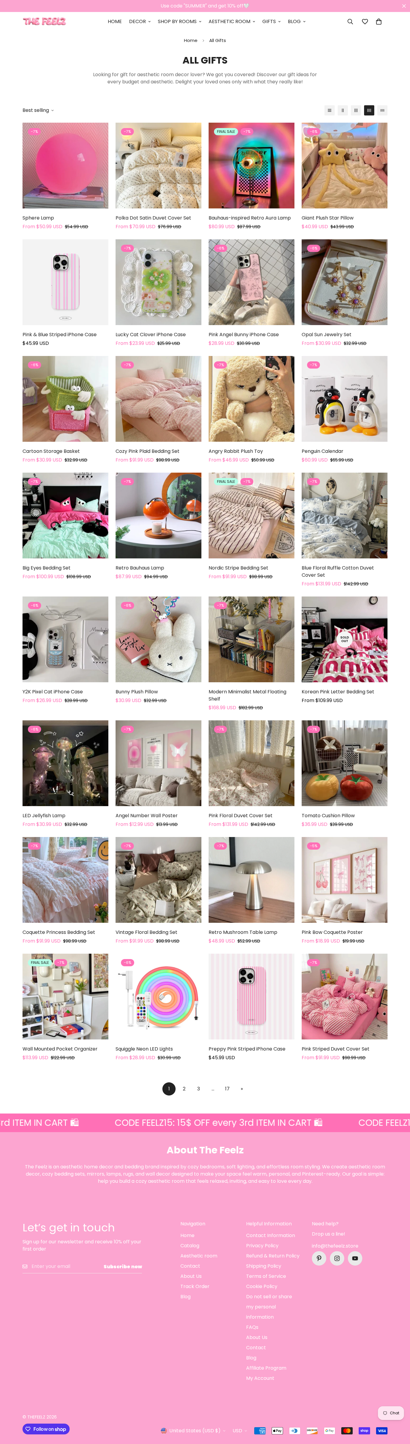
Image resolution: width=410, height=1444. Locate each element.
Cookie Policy (261, 1286)
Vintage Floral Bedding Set (146, 932)
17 (227, 1088)
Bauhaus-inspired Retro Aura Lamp (250, 217)
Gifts (269, 21)
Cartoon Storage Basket (51, 451)
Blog (294, 21)
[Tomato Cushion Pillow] (344, 763)
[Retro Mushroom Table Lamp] (251, 880)
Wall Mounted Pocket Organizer (60, 1048)
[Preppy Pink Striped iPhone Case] (251, 996)
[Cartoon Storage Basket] (65, 399)
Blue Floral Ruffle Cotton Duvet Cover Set (338, 571)
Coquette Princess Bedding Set (59, 932)
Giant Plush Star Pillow (328, 217)
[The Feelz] (44, 21)
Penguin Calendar (322, 451)
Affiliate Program (266, 1368)
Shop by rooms (177, 21)
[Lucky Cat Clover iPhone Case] (158, 282)
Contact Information (270, 1235)
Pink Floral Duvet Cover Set (241, 815)
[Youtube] (355, 1258)
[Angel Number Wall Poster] (158, 763)
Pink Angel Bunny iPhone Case (244, 334)
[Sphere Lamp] (65, 165)
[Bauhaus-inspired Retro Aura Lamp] (251, 165)
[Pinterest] (319, 1258)
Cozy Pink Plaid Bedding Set (147, 451)
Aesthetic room (198, 1255)
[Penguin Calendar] (344, 399)
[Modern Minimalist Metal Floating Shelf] (251, 639)
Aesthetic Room (229, 21)
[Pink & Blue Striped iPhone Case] (65, 282)
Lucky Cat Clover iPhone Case (151, 334)
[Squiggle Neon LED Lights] (158, 996)
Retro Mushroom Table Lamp (243, 932)
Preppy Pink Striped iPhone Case (247, 1048)
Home (115, 21)
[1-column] (329, 110)
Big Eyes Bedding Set (47, 567)
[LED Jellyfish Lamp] (65, 763)
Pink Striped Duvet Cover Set (335, 1048)
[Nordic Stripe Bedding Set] (251, 515)
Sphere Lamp (38, 217)
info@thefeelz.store (335, 1245)
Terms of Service (266, 1276)
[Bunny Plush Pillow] (158, 639)
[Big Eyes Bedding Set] (65, 515)
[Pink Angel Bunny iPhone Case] (251, 282)
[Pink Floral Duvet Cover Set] (251, 763)
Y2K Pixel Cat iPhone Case (53, 691)
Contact (190, 1266)
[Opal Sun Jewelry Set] (344, 282)
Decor (137, 21)
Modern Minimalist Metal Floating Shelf (247, 695)
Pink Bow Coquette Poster (332, 932)
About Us (191, 1276)
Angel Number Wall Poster (147, 815)
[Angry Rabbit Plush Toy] (251, 399)
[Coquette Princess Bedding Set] (65, 880)
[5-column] (382, 110)
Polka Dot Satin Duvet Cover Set (153, 217)
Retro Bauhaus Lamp (140, 567)
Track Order (195, 1286)
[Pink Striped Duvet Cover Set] (344, 996)
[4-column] (369, 110)
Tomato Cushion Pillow (328, 815)
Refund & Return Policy (273, 1255)
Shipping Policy (263, 1266)
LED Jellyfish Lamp (44, 815)
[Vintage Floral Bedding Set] (158, 880)
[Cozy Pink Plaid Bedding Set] (158, 399)
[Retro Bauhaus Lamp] (158, 515)
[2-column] (343, 110)
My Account (260, 1378)
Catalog (189, 1245)
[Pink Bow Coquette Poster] (344, 880)
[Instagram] (337, 1258)
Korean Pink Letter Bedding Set (338, 691)
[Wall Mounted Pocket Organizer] (65, 996)
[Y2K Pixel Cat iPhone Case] (65, 639)
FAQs (252, 1327)
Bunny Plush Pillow (137, 691)
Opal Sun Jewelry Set (326, 334)
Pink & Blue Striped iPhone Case (60, 334)
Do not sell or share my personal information (269, 1306)
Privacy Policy (262, 1245)
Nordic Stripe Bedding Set (238, 567)
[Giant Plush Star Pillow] (344, 165)
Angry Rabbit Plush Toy (236, 451)
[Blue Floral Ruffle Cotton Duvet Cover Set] (344, 515)
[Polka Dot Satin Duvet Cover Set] (158, 165)
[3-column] (356, 110)
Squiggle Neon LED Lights (144, 1048)
